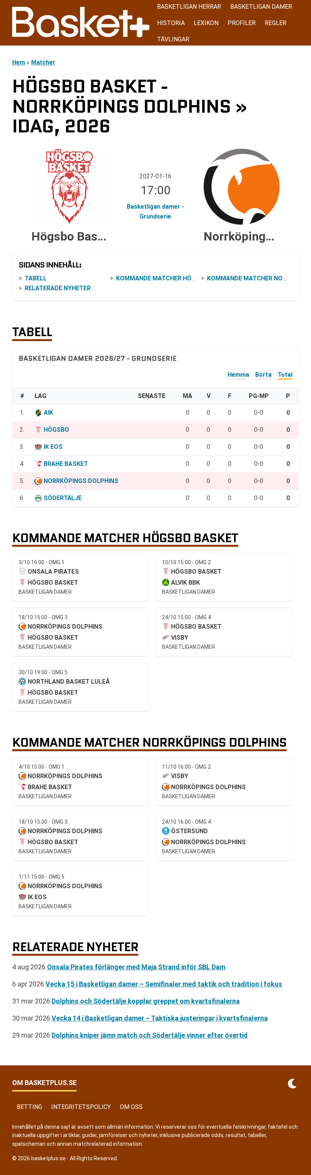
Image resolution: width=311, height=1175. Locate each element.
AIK (48, 412)
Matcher (43, 62)
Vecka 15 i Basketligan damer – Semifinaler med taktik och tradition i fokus (164, 984)
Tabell (36, 278)
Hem (18, 62)
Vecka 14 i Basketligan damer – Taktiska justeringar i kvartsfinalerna (160, 1018)
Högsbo (56, 429)
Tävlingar (173, 39)
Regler (275, 23)
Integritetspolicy (81, 1107)
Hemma (238, 374)
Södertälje (63, 498)
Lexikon (206, 23)
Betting (29, 1107)
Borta (263, 374)
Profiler (242, 23)
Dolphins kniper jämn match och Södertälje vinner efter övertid (150, 1035)
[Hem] (80, 23)
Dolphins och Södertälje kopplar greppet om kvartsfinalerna (146, 1001)
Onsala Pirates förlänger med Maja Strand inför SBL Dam (136, 967)
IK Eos (53, 446)
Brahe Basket (66, 463)
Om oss (131, 1107)
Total (285, 374)
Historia (171, 23)
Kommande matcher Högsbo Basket (174, 278)
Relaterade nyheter (58, 288)
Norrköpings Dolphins (81, 480)
